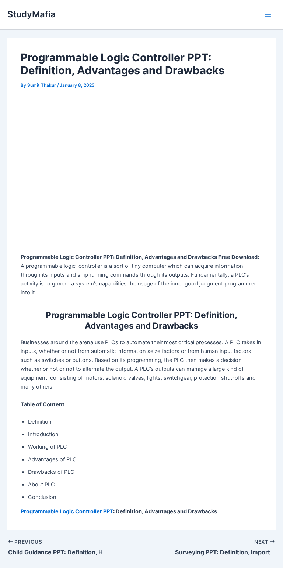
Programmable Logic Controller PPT (67, 511)
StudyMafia (31, 14)
